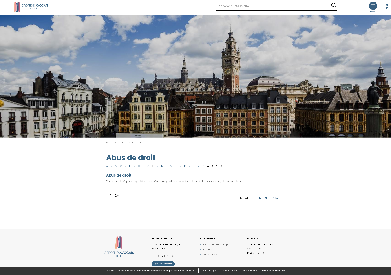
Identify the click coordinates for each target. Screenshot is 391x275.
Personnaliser (250, 270)
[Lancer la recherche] (334, 5)
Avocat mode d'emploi (217, 244)
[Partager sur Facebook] (260, 198)
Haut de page (109, 195)
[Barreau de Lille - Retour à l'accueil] (31, 6)
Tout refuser (231, 270)
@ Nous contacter (163, 263)
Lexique (121, 143)
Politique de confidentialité (272, 270)
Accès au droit (212, 249)
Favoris (278, 198)
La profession (211, 254)
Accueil (109, 143)
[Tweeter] (266, 198)
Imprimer (116, 195)
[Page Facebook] (387, 8)
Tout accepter (209, 270)
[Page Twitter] (387, 5)
